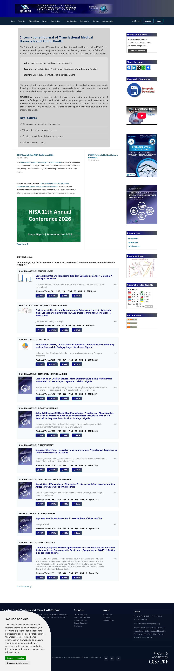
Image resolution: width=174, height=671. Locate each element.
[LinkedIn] (112, 658)
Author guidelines (80, 620)
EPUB (78, 295)
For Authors (133, 242)
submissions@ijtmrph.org (151, 624)
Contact (96, 21)
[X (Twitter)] (118, 658)
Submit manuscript (80, 614)
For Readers (133, 238)
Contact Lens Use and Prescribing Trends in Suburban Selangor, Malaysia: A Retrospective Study (74, 277)
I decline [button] (20, 658)
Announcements (107, 21)
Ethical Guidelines (71, 21)
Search (137, 21)
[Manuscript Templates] (141, 90)
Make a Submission (137, 50)
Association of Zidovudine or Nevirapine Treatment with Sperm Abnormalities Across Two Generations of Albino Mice (75, 485)
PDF (41, 295)
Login (159, 21)
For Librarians (133, 246)
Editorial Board (108, 620)
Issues (44, 21)
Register (148, 21)
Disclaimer (78, 626)
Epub (78, 504)
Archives (106, 617)
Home (13, 21)
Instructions (84, 21)
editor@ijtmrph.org (140, 619)
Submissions (55, 21)
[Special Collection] (141, 155)
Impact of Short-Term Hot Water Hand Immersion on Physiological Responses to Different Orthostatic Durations (76, 451)
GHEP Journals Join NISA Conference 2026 (35, 155)
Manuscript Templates (82, 617)
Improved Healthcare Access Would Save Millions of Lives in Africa (69, 518)
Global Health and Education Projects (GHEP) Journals (40, 162)
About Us (21, 21)
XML (66, 295)
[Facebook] (106, 658)
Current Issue (107, 614)
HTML (53, 295)
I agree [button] (10, 658)
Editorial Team (34, 21)
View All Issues (23, 587)
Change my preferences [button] (17, 663)
